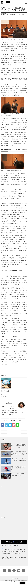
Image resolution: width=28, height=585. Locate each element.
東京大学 (13, 420)
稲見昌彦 (21, 420)
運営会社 (22, 580)
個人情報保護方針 (17, 580)
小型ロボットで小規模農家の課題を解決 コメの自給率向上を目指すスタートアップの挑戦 (19, 453)
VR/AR (9, 17)
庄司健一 (9, 403)
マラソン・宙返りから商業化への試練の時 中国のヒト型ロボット (19, 475)
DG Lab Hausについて (14, 578)
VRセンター (5, 420)
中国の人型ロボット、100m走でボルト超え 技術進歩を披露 (19, 459)
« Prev (4, 431)
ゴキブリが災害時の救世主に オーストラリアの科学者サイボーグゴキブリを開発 (19, 445)
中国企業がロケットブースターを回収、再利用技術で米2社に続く (19, 468)
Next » (24, 431)
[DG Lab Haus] (5, 3)
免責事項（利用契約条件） (8, 580)
